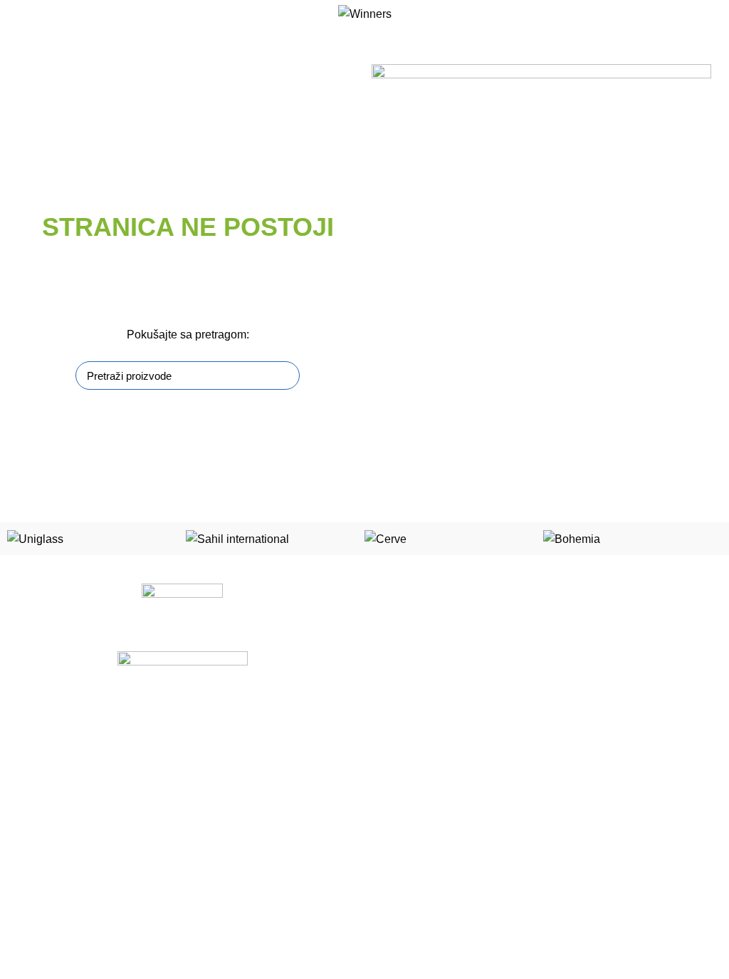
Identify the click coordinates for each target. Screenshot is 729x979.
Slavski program (411, 669)
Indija (387, 793)
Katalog (28, 907)
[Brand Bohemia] (571, 538)
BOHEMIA (398, 744)
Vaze (386, 818)
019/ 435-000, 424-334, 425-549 (461, 907)
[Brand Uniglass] (35, 538)
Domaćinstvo (404, 768)
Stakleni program (413, 645)
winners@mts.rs (423, 932)
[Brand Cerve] (385, 538)
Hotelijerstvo (403, 694)
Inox (384, 719)
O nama (29, 883)
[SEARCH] (280, 375)
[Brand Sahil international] (237, 538)
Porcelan (395, 620)
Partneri (28, 932)
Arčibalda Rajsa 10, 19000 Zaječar (465, 883)
